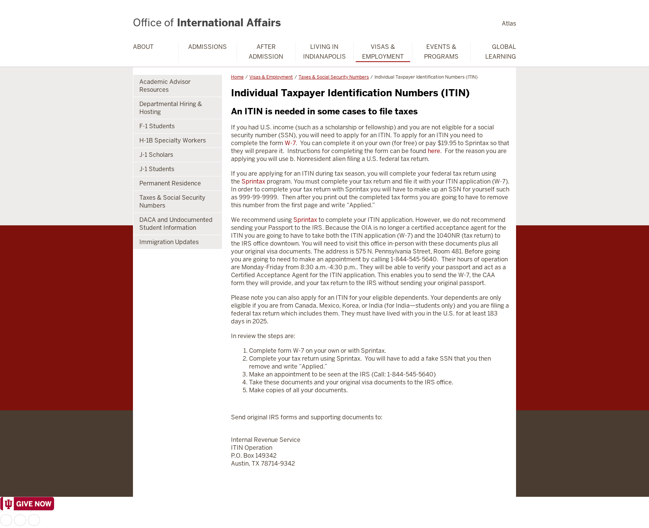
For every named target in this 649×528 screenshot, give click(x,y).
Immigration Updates (169, 242)
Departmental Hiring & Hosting (170, 108)
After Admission (266, 52)
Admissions (207, 47)
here (434, 151)
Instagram (20, 520)
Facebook (6, 520)
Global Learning (500, 52)
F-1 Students (157, 126)
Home (237, 77)
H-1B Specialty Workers (172, 140)
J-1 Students (156, 169)
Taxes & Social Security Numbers (334, 77)
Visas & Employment (383, 52)
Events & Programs (441, 52)
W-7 (290, 143)
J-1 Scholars (156, 155)
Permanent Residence (170, 183)
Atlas (509, 23)
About (143, 47)
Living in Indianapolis (324, 52)
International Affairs (207, 22)
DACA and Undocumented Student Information (176, 224)
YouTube (34, 520)
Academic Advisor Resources (164, 86)
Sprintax (253, 181)
